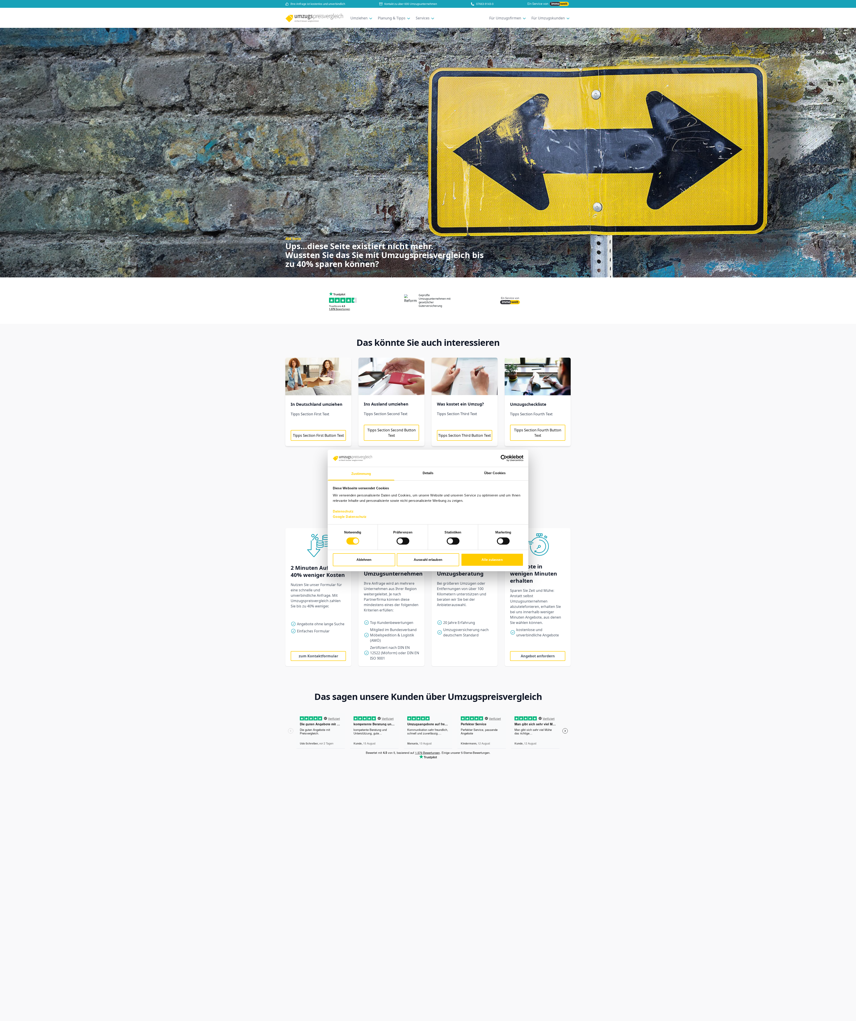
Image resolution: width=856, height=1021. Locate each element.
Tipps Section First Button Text (318, 435)
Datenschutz (343, 511)
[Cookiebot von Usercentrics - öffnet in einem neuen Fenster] (503, 458)
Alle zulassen (492, 560)
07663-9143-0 (485, 4)
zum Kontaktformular (318, 656)
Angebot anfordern (538, 656)
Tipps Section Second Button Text (391, 433)
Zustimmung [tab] (361, 474)
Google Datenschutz (350, 517)
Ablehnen (364, 560)
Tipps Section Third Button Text (464, 435)
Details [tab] (428, 473)
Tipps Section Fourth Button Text (537, 433)
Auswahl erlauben (428, 560)
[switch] (403, 541)
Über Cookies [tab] (495, 473)
